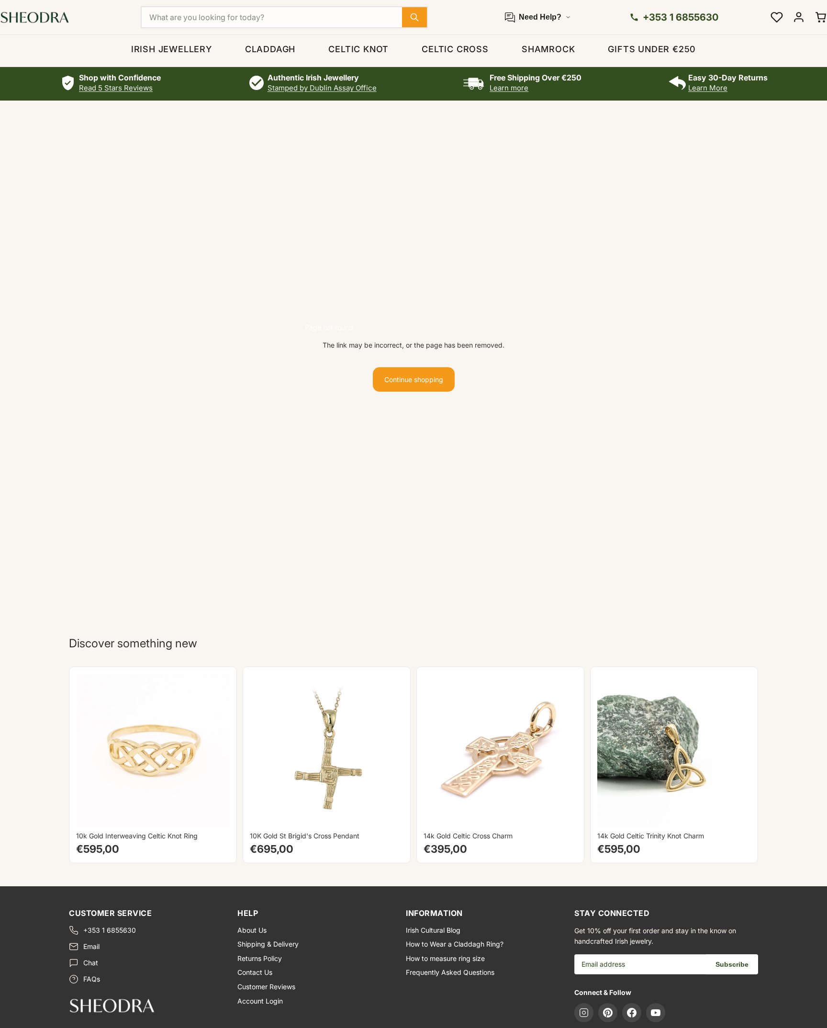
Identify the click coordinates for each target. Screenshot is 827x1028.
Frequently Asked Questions (450, 972)
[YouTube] (655, 1012)
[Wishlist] (777, 17)
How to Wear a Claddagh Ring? (454, 944)
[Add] (388, 812)
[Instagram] (583, 1012)
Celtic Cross (455, 49)
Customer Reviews (266, 987)
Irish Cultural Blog (433, 930)
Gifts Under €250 (652, 49)
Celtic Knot (358, 49)
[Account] (799, 17)
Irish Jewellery (171, 49)
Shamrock (548, 49)
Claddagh (270, 49)
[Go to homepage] (145, 1005)
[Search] (414, 17)
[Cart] (821, 17)
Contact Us (254, 972)
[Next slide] (215, 750)
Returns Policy (259, 958)
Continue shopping (413, 379)
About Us (252, 930)
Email (91, 946)
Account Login (260, 1001)
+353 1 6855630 (109, 930)
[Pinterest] (607, 1012)
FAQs (91, 979)
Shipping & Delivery (268, 944)
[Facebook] (631, 1012)
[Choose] (215, 812)
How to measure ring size (445, 958)
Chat (90, 963)
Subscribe (732, 964)
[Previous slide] (90, 750)
